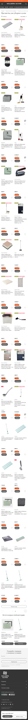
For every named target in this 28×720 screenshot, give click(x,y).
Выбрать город (19, 716)
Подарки (11, 7)
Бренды (2, 7)
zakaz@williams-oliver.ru (6, 702)
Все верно (7, 716)
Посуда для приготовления (21, 7)
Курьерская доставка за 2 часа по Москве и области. (14, 0)
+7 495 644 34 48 (5, 699)
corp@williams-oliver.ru (5, 708)
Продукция (3, 681)
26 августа (17, 564)
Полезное (3, 684)
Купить (16, 528)
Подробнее (7, 643)
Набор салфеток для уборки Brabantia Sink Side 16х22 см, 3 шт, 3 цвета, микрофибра (7, 636)
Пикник (6, 7)
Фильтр (5, 16)
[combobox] (23, 16)
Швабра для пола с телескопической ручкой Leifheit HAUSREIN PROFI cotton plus (19, 636)
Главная (2, 10)
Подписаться (14, 661)
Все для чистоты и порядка (11, 10)
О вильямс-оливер (5, 687)
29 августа (4, 50)
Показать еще (14, 606)
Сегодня (17, 87)
